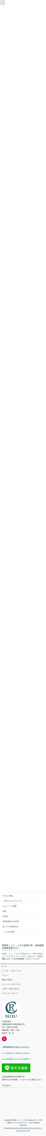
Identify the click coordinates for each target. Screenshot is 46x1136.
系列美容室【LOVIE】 (11, 921)
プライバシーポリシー (10, 993)
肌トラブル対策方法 (10, 927)
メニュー (5, 975)
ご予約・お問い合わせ (10, 989)
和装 (4, 911)
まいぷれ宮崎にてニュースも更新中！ (16, 1059)
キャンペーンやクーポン (11, 984)
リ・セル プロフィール (11, 971)
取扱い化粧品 (7, 980)
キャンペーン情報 (9, 906)
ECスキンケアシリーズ (13, 901)
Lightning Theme (29, 1128)
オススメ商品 (8, 896)
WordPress (16, 1128)
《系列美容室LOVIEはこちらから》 (16, 1047)
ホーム (4, 966)
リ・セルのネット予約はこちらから (15, 1053)
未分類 (5, 916)
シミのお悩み (9, 932)
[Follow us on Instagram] (4, 1038)
